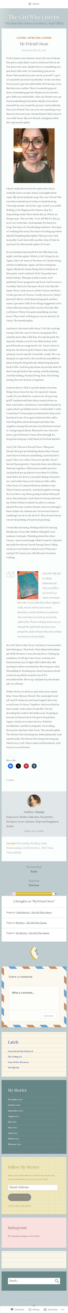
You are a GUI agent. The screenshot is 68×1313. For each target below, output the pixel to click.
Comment (48, 1015)
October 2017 (14, 1105)
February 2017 (14, 1144)
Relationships (14, 848)
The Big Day (13, 1067)
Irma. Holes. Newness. (18, 1062)
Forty (34, 869)
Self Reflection (31, 848)
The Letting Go (15, 1056)
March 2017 (13, 1138)
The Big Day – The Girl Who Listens (32, 933)
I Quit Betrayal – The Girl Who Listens (34, 912)
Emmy (39, 812)
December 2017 (15, 1099)
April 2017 (13, 1133)
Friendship (23, 843)
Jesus (44, 843)
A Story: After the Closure (34, 38)
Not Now (34, 883)
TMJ (43, 848)
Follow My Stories (23, 1166)
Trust (50, 848)
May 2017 (12, 1127)
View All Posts (34, 831)
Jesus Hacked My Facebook (20, 1051)
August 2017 (13, 1116)
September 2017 (15, 1110)
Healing (35, 843)
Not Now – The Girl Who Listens (31, 922)
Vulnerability (13, 853)
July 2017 (12, 1121)
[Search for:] (34, 1281)
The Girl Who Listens (34, 16)
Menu (36, 4)
